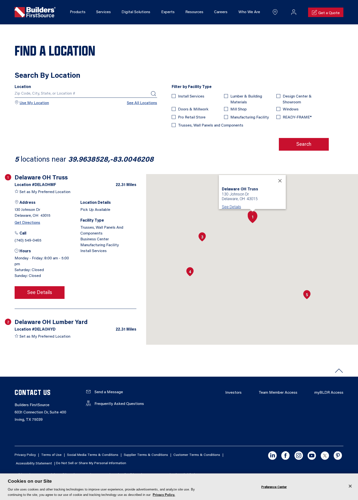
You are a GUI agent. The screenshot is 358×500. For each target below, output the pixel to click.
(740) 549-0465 (28, 241)
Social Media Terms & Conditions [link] (92, 455)
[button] (252, 217)
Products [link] (77, 12)
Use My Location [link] (34, 103)
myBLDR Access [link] (328, 393)
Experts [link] (168, 12)
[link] (35, 12)
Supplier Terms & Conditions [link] (146, 455)
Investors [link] (233, 393)
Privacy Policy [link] (25, 455)
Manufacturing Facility (249, 117)
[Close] (280, 181)
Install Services (191, 96)
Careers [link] (220, 12)
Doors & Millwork (193, 109)
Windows (291, 109)
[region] (179, 486)
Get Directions (27, 223)
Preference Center (274, 487)
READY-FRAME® (297, 117)
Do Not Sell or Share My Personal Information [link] (91, 463)
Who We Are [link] (249, 12)
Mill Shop (238, 109)
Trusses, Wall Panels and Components (210, 125)
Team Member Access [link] (278, 393)
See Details (39, 292)
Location (23, 87)
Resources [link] (194, 12)
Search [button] (303, 144)
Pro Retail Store (192, 117)
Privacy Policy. (164, 495)
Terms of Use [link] (51, 455)
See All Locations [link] (142, 103)
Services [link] (103, 12)
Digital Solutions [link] (136, 12)
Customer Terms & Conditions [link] (196, 455)
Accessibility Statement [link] (34, 463)
